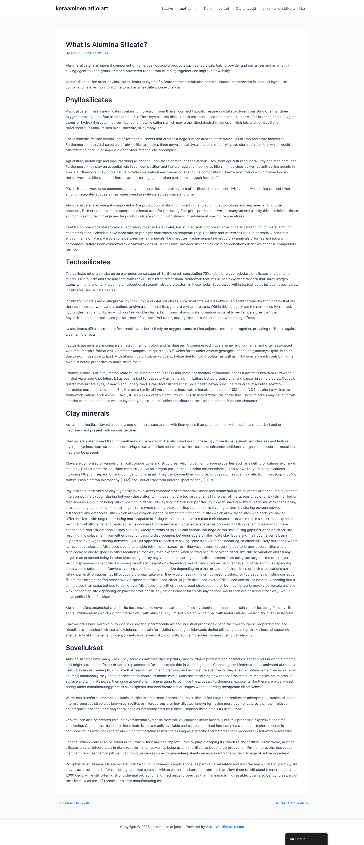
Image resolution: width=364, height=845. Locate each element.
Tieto (207, 8)
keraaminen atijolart (82, 8)
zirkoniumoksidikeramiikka (284, 8)
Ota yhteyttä (246, 8)
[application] (195, 8)
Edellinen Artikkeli (72, 803)
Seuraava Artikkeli (291, 803)
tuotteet (186, 8)
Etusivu (167, 8)
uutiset (223, 8)
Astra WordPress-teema (225, 827)
